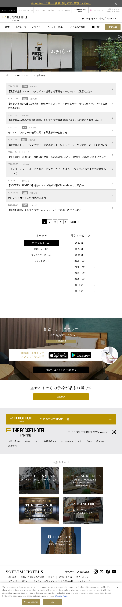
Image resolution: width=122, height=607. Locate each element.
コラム (51, 577)
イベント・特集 (55, 27)
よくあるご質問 (78, 27)
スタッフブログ (85, 441)
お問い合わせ (14, 441)
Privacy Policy (61, 596)
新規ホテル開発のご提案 (32, 577)
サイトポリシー (83, 577)
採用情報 (12, 445)
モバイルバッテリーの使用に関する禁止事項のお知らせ (61, 3)
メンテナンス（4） (41, 261)
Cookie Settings (31, 602)
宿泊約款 (100, 441)
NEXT (73, 222)
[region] (61, 595)
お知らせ (36, 27)
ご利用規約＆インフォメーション (57, 441)
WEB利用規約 (65, 577)
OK (52, 602)
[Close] (117, 587)
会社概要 (12, 577)
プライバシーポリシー (18, 581)
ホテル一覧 (21, 27)
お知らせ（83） (41, 249)
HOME (7, 27)
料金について (31, 441)
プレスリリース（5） (41, 255)
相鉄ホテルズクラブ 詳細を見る (61, 370)
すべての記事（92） (41, 243)
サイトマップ (83, 581)
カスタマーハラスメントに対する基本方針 (53, 581)
